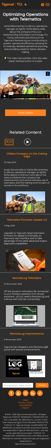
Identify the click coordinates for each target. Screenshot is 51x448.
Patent (25, 408)
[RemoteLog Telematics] (25, 315)
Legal (25, 400)
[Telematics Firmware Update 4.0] (25, 260)
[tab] (9, 142)
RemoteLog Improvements (27, 333)
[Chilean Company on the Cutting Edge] (25, 202)
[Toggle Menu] (48, 4)
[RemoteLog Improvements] (25, 366)
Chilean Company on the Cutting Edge (26, 155)
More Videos (25, 112)
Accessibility (25, 405)
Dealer (42, 385)
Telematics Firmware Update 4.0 (27, 219)
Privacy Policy (25, 402)
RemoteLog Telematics (27, 278)
